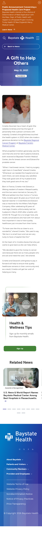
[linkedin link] (32, 449)
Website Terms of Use (17, 484)
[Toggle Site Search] (4, 38)
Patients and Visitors (16, 464)
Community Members (16, 469)
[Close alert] (39, 2)
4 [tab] (18, 409)
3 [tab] (14, 409)
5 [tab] (23, 409)
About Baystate (13, 459)
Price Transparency (16, 504)
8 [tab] (37, 409)
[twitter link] (24, 449)
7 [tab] (33, 409)
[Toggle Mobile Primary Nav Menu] (38, 38)
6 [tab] (28, 409)
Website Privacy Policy (17, 489)
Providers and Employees (18, 474)
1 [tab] (4, 409)
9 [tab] (18, 413)
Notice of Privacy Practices (19, 499)
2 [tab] (9, 409)
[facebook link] (28, 449)
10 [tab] (23, 413)
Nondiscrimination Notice (19, 494)
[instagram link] (19, 449)
